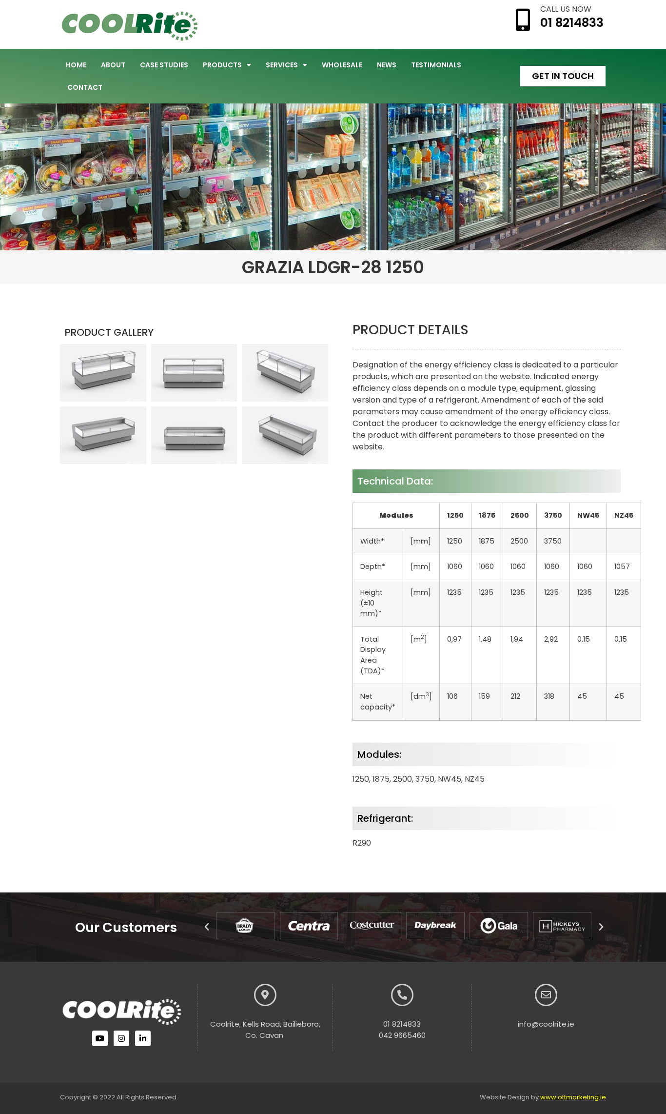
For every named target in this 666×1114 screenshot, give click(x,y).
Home (76, 65)
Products (222, 65)
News (386, 65)
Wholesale (342, 65)
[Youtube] (100, 1038)
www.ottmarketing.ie (573, 1097)
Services (282, 65)
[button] (207, 927)
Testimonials (436, 65)
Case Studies (164, 65)
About (113, 65)
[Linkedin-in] (143, 1038)
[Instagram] (121, 1038)
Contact (84, 87)
